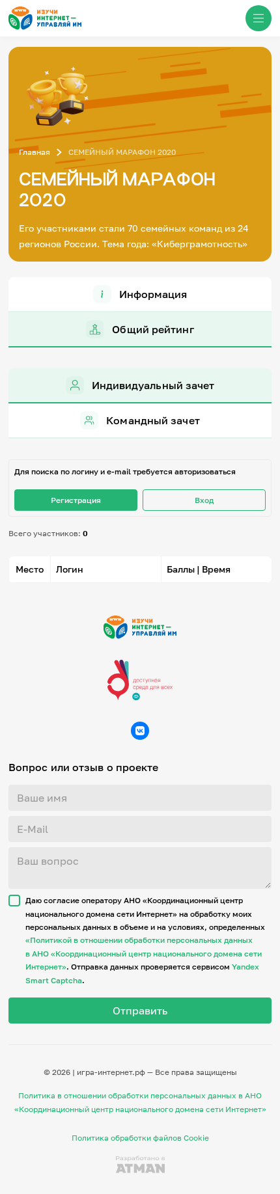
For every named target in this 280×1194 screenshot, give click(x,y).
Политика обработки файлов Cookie (140, 1138)
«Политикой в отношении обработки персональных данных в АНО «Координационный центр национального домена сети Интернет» (143, 953)
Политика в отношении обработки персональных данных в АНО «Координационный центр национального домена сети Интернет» (140, 1102)
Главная (34, 152)
